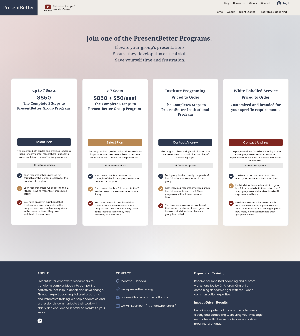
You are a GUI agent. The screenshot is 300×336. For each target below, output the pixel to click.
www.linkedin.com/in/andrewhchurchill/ (148, 306)
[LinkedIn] (40, 321)
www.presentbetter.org (137, 289)
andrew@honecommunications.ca (145, 297)
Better (19, 7)
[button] (273, 11)
